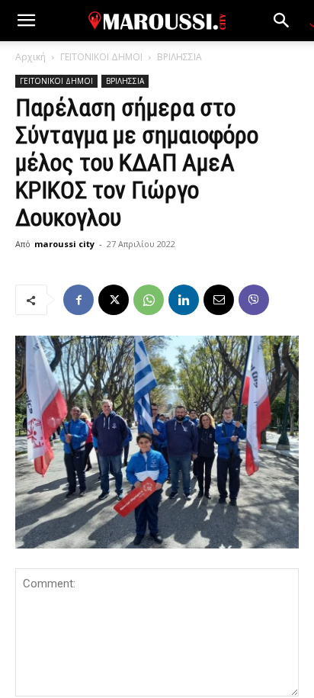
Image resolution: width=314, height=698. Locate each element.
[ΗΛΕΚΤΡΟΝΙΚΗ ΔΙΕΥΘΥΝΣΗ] (218, 300)
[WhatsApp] (148, 300)
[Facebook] (78, 300)
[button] (26, 20)
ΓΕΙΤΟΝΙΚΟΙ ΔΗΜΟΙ (101, 56)
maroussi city (64, 243)
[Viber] (254, 300)
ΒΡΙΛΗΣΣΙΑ (179, 56)
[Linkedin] (183, 300)
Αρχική (30, 56)
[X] (113, 300)
